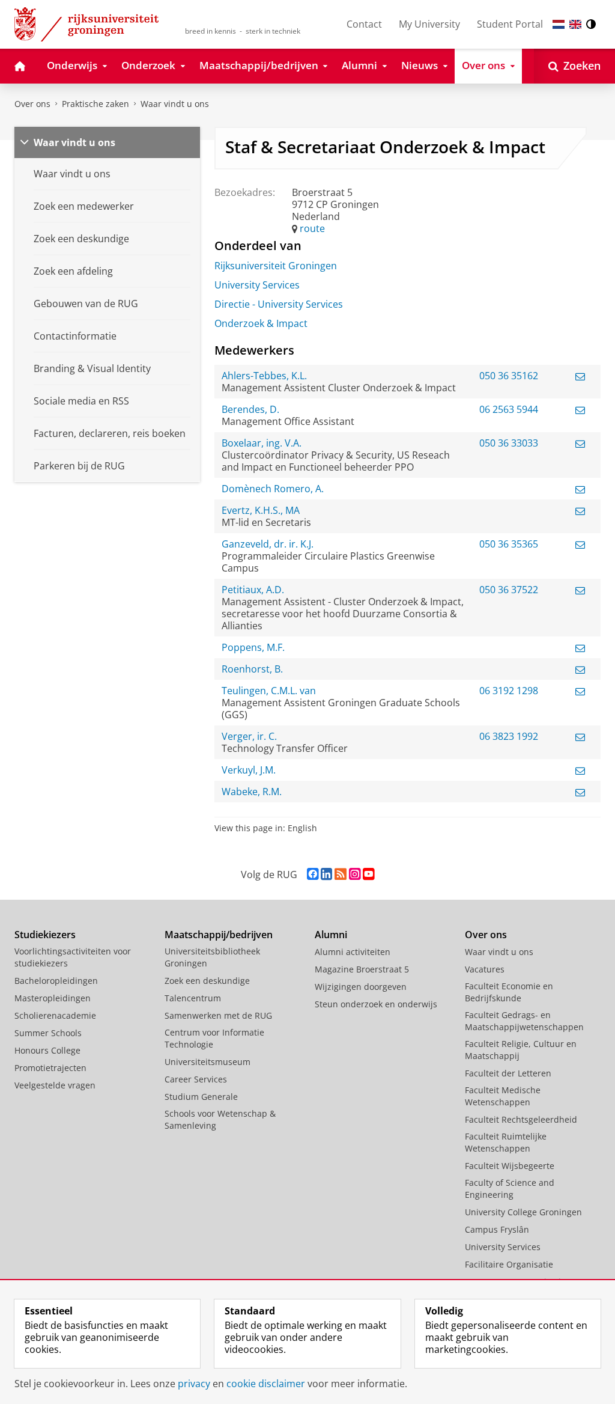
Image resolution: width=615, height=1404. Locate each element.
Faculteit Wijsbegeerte (509, 1165)
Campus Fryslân (497, 1229)
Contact (364, 24)
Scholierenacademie (55, 1015)
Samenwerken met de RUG (218, 1015)
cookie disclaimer (265, 1384)
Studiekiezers (45, 935)
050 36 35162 (508, 376)
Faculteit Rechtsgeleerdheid (521, 1119)
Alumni (331, 935)
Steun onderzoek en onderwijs (376, 1004)
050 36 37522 (508, 590)
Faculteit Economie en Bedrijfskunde (509, 992)
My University (429, 24)
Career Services (196, 1079)
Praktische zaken (95, 103)
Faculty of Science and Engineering (509, 1188)
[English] (575, 24)
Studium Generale (201, 1096)
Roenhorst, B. (252, 669)
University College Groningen (523, 1212)
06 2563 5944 (508, 409)
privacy (194, 1384)
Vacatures (484, 969)
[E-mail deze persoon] (580, 376)
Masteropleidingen (52, 998)
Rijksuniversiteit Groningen (275, 266)
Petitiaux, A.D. (253, 590)
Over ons (32, 103)
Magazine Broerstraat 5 (362, 969)
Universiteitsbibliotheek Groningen (212, 957)
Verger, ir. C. (249, 736)
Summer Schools (48, 1033)
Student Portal (510, 24)
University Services (257, 285)
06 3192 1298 (508, 691)
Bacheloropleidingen (56, 980)
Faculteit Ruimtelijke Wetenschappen (506, 1142)
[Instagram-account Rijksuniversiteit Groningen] (354, 874)
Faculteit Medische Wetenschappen (503, 1096)
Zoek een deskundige (207, 980)
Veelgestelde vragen (54, 1085)
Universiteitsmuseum (207, 1061)
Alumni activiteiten (352, 951)
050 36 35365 (508, 544)
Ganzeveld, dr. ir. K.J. (268, 544)
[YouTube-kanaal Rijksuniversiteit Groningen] (368, 874)
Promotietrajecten (50, 1067)
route (312, 228)
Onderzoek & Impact (261, 323)
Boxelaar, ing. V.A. (261, 443)
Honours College (47, 1050)
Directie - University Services (278, 304)
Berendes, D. (250, 409)
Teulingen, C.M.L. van (269, 691)
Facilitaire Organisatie (509, 1264)
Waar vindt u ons (175, 103)
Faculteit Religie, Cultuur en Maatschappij (521, 1049)
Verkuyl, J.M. (249, 770)
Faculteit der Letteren (508, 1073)
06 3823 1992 (508, 736)
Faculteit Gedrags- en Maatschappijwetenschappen (524, 1021)
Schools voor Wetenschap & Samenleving (220, 1119)
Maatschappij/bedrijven (219, 935)
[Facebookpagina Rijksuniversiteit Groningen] (312, 874)
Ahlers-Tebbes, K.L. (264, 376)
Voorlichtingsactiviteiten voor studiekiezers (72, 957)
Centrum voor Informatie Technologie (214, 1038)
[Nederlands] (559, 24)
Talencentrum (193, 998)
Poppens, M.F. (253, 647)
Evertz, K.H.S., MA (261, 510)
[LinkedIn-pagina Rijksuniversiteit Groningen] (326, 874)
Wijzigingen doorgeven (361, 986)
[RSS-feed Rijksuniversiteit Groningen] (341, 874)
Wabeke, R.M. (252, 792)
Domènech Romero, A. (273, 489)
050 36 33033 (508, 443)
